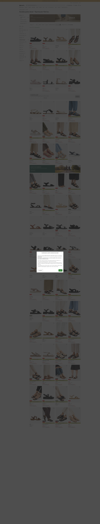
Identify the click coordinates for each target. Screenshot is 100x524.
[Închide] (62, 253)
